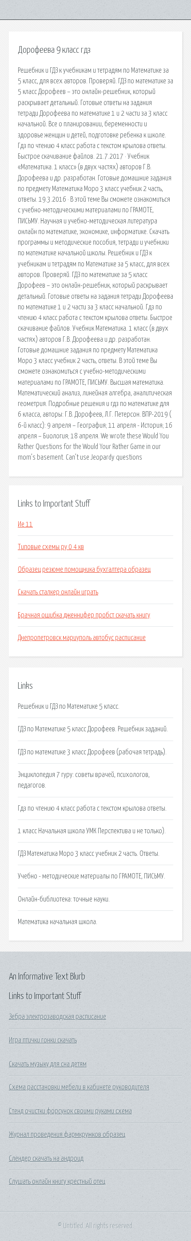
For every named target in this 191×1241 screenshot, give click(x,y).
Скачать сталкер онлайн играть (58, 592)
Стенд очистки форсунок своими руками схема (70, 1111)
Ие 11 (25, 524)
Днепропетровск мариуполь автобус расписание (82, 637)
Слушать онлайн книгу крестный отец (57, 1181)
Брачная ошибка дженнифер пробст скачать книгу (84, 615)
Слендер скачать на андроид (46, 1158)
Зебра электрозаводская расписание (57, 1016)
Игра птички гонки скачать (43, 1040)
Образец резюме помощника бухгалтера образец (84, 569)
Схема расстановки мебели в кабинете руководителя (79, 1087)
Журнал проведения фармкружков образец (67, 1134)
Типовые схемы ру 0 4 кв (51, 546)
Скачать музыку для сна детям (48, 1064)
